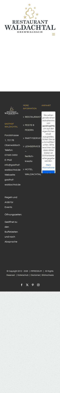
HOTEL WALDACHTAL (30, 172)
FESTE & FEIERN (29, 127)
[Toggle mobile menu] (53, 34)
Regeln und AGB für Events (11, 202)
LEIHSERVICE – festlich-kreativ (30, 153)
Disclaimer (35, 275)
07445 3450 (11, 155)
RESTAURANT (30, 117)
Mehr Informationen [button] (48, 166)
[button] (50, 384)
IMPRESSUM (36, 271)
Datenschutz (22, 275)
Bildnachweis (48, 275)
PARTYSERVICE (30, 138)
